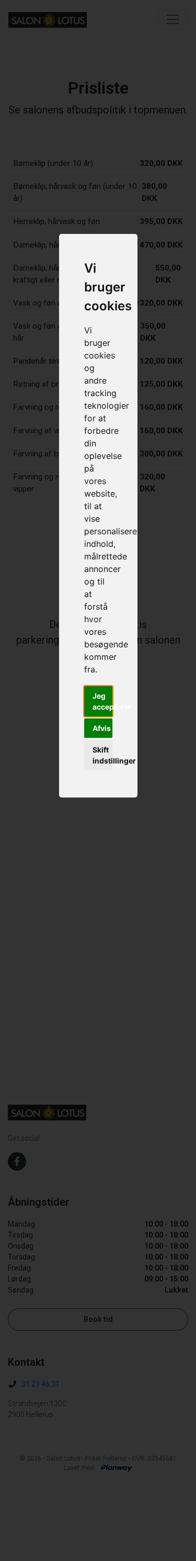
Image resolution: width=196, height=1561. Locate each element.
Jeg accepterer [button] (102, 701)
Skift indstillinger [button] (102, 755)
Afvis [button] (102, 728)
